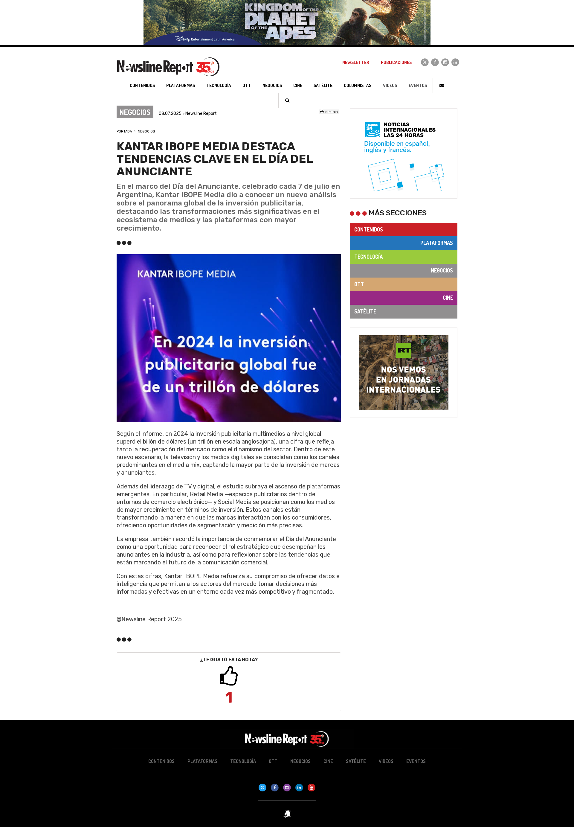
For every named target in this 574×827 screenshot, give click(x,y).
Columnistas (357, 85)
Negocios (146, 131)
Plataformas (436, 243)
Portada (124, 131)
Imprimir (331, 112)
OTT (359, 284)
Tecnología (368, 256)
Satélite (365, 311)
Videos (390, 85)
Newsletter (355, 62)
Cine (448, 297)
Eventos (418, 85)
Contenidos (368, 229)
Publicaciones (396, 62)
